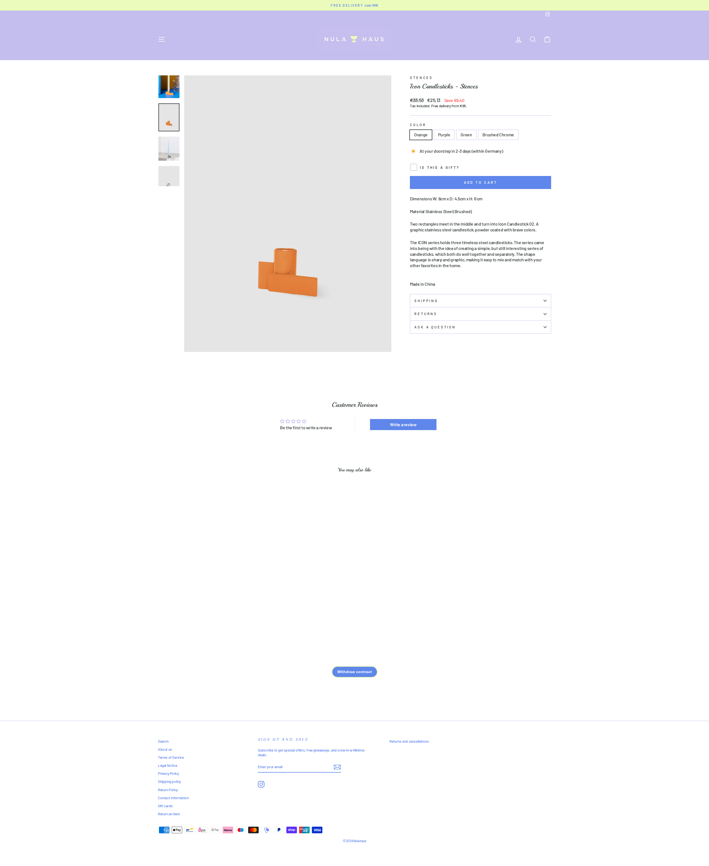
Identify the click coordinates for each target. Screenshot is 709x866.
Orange (421, 134)
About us (165, 749)
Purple (444, 134)
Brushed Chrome (498, 134)
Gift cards (165, 805)
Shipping (426, 300)
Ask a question (435, 327)
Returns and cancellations (409, 741)
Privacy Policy (168, 773)
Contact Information (173, 797)
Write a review (403, 424)
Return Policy (168, 789)
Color (418, 124)
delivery (445, 105)
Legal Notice (167, 765)
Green (466, 134)
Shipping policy (169, 781)
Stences (421, 77)
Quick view (205, 587)
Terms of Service (171, 757)
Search (163, 741)
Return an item (169, 813)
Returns (425, 313)
